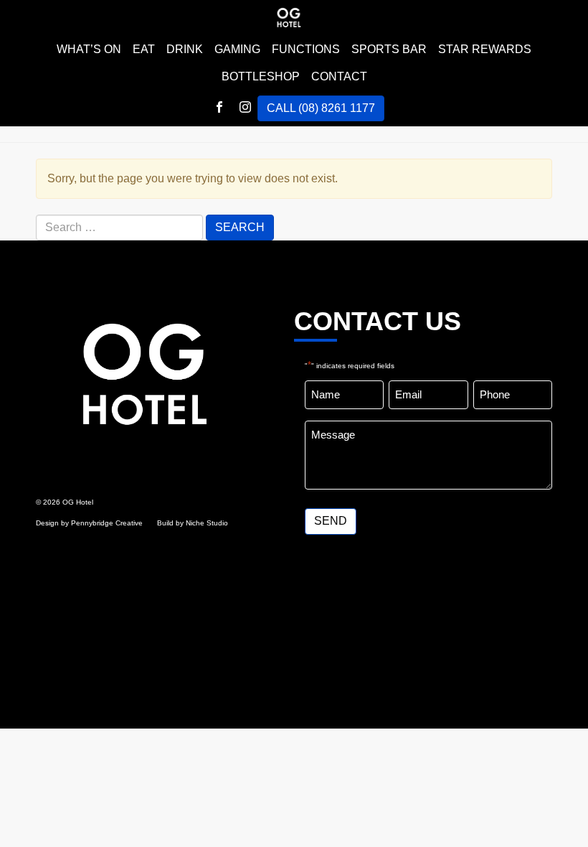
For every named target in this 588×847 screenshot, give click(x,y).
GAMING (237, 49)
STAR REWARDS (484, 49)
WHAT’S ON (89, 49)
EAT (144, 49)
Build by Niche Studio (192, 523)
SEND (330, 521)
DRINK (184, 49)
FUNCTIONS (306, 49)
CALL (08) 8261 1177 (321, 108)
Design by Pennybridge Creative (89, 523)
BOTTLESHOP (261, 76)
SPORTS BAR (389, 49)
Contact (339, 76)
